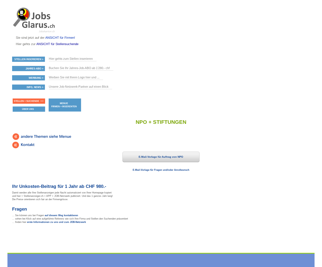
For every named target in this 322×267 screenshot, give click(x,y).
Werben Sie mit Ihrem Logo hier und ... (74, 77)
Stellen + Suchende (26, 101)
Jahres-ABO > (34, 68)
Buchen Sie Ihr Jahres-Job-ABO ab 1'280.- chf (79, 68)
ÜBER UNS (28, 109)
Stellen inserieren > (28, 59)
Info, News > (35, 87)
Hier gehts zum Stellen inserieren (71, 58)
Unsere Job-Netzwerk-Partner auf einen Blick (78, 86)
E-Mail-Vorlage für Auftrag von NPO (161, 156)
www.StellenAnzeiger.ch (34, 19)
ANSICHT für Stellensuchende (57, 44)
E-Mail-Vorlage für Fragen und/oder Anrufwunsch (161, 170)
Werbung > (36, 78)
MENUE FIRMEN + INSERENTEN (64, 105)
